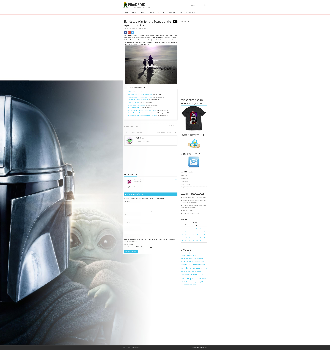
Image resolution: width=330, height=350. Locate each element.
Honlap (126, 229)
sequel (171, 125)
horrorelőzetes (185, 261)
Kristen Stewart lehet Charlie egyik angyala (140, 97)
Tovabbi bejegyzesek (143, 141)
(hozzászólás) (185, 185)
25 (204, 237)
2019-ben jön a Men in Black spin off (138, 100)
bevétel (188, 255)
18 (204, 234)
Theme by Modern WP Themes (199, 347)
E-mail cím (128, 222)
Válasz (175, 180)
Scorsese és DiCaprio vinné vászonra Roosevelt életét (142, 115)
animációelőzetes (201, 253)
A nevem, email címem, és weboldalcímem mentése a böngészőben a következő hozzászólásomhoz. (149, 240)
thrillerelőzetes (188, 282)
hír (127, 12)
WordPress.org (184, 188)
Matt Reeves (166, 125)
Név (126, 215)
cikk (181, 12)
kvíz (184, 264)
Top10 (163, 12)
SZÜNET (130, 92)
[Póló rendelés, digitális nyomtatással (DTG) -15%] (194, 118)
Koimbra (143, 28)
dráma (195, 255)
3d (181, 253)
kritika (144, 12)
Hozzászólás (128, 201)
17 (200, 234)
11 (204, 231)
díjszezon (193, 258)
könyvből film (187, 268)
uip (198, 282)
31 (200, 241)
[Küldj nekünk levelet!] (194, 162)
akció (184, 253)
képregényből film (192, 264)
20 (185, 237)
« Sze (183, 244)
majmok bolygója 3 (158, 125)
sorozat (196, 279)
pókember (183, 274)
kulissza (172, 12)
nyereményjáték (195, 271)
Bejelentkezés (184, 178)
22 (193, 237)
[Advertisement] (150, 160)
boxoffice (154, 12)
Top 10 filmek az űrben (200, 197)
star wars (202, 279)
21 (189, 237)
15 (193, 234)
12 (182, 234)
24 (200, 237)
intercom (197, 261)
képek (129, 125)
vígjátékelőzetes (185, 284)
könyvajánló (202, 264)
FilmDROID (136, 4)
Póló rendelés (191, 12)
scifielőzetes (184, 279)
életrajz (195, 284)
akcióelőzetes (189, 253)
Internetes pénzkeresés (188, 197)
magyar (195, 268)
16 (197, 234)
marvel (200, 268)
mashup (205, 268)
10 (200, 231)
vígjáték (201, 282)
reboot (188, 274)
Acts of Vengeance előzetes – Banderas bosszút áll (142, 110)
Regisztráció (184, 175)
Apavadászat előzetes (134, 107)
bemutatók (183, 255)
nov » (197, 244)
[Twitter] (132, 32)
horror (201, 258)
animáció (195, 253)
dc (192, 255)
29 (193, 241)
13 (185, 234)
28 (189, 241)
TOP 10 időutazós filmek (193, 213)
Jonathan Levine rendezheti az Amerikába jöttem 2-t (142, 113)
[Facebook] (125, 32)
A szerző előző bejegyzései (137, 87)
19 (182, 237)
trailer (135, 12)
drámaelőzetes (186, 258)
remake (192, 274)
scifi (203, 274)
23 (197, 237)
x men (191, 284)
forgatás (198, 258)
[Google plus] (129, 32)
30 (197, 241)
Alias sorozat (191, 210)
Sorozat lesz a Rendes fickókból (136, 105)
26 (182, 241)
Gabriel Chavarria (139, 125)
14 (189, 234)
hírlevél (192, 261)
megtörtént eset (186, 271)
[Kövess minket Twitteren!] (194, 143)
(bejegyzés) (184, 181)
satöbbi (198, 274)
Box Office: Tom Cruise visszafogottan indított (140, 94)
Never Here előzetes (133, 102)
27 (185, 241)
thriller (182, 282)
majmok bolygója (148, 125)
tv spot (195, 282)
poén (200, 271)
